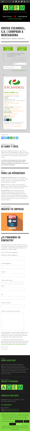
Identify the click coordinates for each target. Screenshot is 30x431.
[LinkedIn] (19, 1)
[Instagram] (16, 1)
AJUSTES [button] (26, 421)
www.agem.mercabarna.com (12, 409)
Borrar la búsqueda (18, 59)
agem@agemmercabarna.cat (12, 410)
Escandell (13, 116)
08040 (17, 103)
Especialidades (18, 126)
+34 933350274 (14, 108)
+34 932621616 (17, 107)
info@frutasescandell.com (18, 111)
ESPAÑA (6, 105)
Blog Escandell (10, 117)
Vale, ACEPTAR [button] (19, 421)
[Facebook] (13, 1)
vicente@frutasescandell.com (11, 113)
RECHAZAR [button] (12, 424)
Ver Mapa (6, 128)
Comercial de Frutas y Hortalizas (11, 94)
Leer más (18, 424)
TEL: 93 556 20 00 (6, 405)
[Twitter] (21, 1)
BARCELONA (7, 103)
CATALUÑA (13, 103)
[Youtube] (24, 1)
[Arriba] (10, 128)
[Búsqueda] (3, 1)
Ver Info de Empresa (9, 126)
